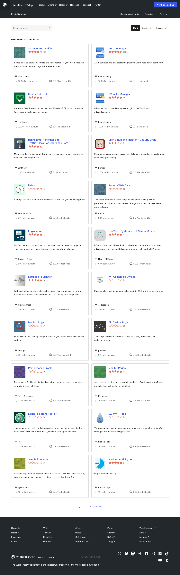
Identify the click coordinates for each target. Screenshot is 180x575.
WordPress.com (148, 528)
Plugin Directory (18, 14)
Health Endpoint (37, 94)
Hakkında (15, 528)
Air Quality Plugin (118, 322)
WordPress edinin (166, 5)
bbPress (145, 537)
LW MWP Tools (117, 413)
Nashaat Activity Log (120, 459)
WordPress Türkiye (46, 557)
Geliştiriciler (80, 537)
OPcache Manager (119, 94)
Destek (78, 532)
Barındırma (16, 537)
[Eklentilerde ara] (49, 28)
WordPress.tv (82, 541)
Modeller (47, 541)
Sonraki (97, 506)
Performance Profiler (40, 368)
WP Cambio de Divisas (121, 276)
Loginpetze (35, 231)
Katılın (110, 528)
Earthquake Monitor (40, 276)
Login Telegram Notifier (42, 413)
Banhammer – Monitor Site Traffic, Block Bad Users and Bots (48, 141)
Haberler (15, 532)
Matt (143, 532)
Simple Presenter (38, 459)
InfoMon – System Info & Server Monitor (132, 231)
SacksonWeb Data (119, 185)
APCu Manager (117, 48)
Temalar (47, 532)
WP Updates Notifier (40, 48)
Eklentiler (47, 537)
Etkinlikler (111, 532)
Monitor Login (36, 322)
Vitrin (45, 528)
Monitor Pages (117, 368)
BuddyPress (146, 541)
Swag (111, 541)
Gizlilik (14, 541)
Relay (31, 185)
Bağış (111, 537)
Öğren (78, 528)
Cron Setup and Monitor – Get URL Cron (132, 139)
